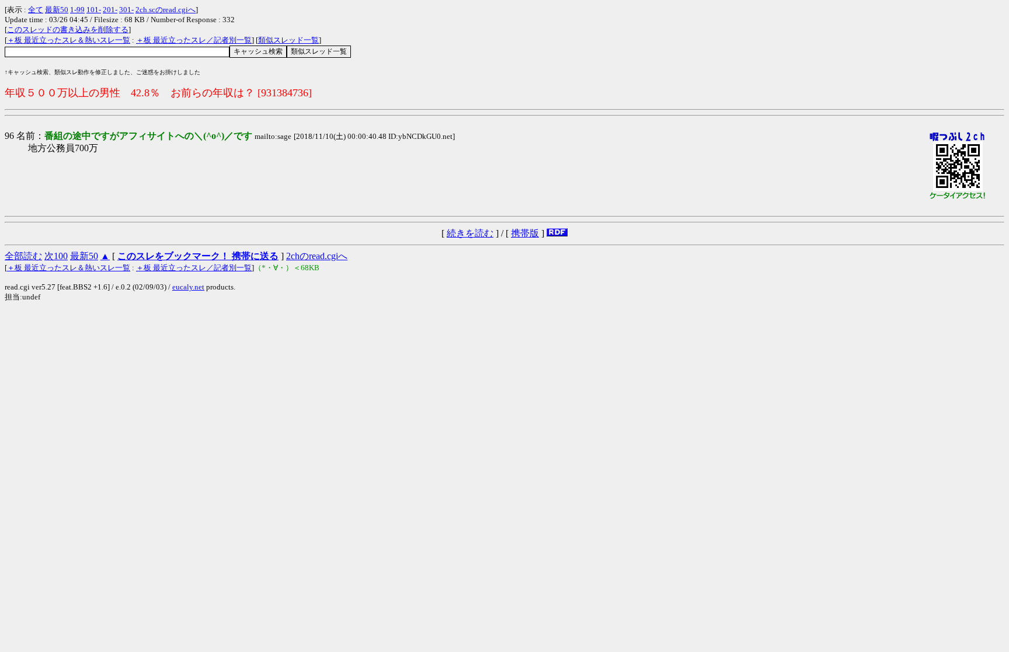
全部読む (23, 256)
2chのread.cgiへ (316, 256)
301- (126, 9)
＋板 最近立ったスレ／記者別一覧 (194, 40)
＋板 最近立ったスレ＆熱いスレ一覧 (68, 40)
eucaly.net (188, 287)
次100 (56, 256)
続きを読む (470, 233)
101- (93, 9)
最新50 (56, 9)
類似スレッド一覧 (288, 40)
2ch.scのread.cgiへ (165, 9)
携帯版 (525, 233)
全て (35, 9)
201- (110, 9)
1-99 (77, 9)
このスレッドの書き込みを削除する (67, 29)
